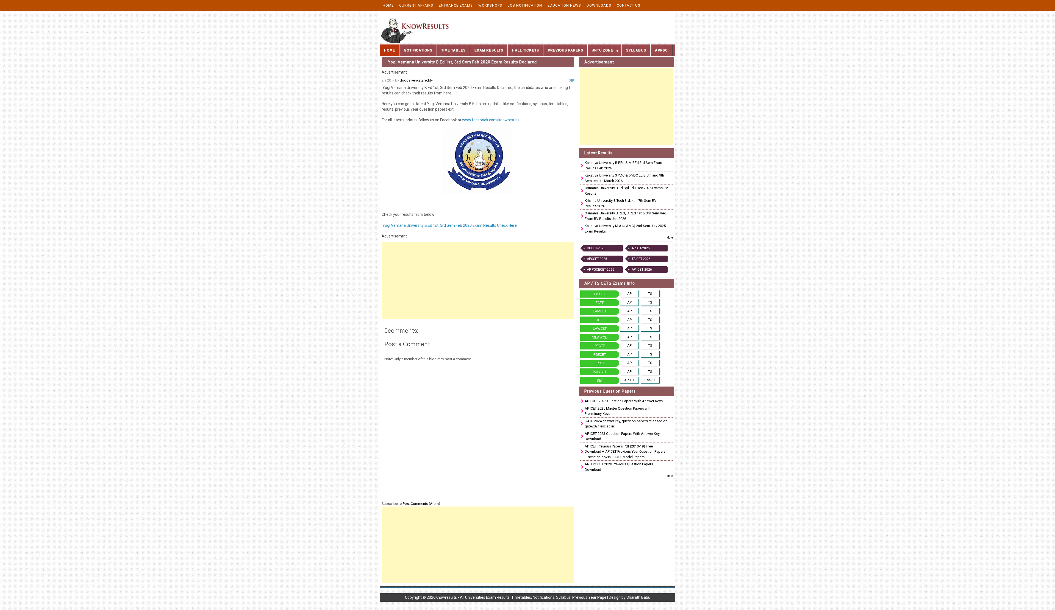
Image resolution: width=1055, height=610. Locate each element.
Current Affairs (416, 5)
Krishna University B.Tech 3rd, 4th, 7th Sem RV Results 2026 (620, 203)
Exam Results (488, 50)
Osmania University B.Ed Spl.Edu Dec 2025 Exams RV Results (626, 190)
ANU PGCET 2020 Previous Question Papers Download (619, 467)
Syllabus (636, 50)
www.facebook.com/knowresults (491, 120)
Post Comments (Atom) (421, 504)
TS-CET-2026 (641, 259)
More (670, 237)
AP (629, 294)
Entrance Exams (456, 5)
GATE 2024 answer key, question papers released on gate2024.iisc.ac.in (626, 424)
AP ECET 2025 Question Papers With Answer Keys (624, 401)
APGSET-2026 (597, 259)
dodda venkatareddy (416, 80)
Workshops (490, 5)
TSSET (650, 380)
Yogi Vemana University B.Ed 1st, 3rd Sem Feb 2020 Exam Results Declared (462, 62)
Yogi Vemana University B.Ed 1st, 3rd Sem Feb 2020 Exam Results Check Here (449, 225)
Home (388, 5)
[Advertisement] (478, 280)
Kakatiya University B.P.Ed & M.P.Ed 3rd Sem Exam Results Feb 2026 (623, 165)
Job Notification (525, 5)
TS (650, 294)
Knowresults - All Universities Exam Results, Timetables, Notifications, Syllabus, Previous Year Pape (520, 597)
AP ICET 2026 (642, 270)
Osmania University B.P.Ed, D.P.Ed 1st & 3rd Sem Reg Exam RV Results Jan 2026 (625, 216)
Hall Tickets (525, 50)
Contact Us (628, 5)
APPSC (661, 50)
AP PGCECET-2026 (600, 270)
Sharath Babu (638, 597)
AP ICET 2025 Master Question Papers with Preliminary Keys (618, 411)
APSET (629, 380)
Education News (564, 5)
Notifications (418, 50)
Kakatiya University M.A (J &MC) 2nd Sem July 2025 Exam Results (625, 228)
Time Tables (453, 50)
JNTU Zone (602, 50)
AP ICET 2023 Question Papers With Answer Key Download (622, 436)
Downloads (599, 5)
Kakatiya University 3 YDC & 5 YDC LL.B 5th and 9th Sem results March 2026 (624, 178)
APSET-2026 (641, 248)
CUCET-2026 (596, 248)
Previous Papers (565, 50)
